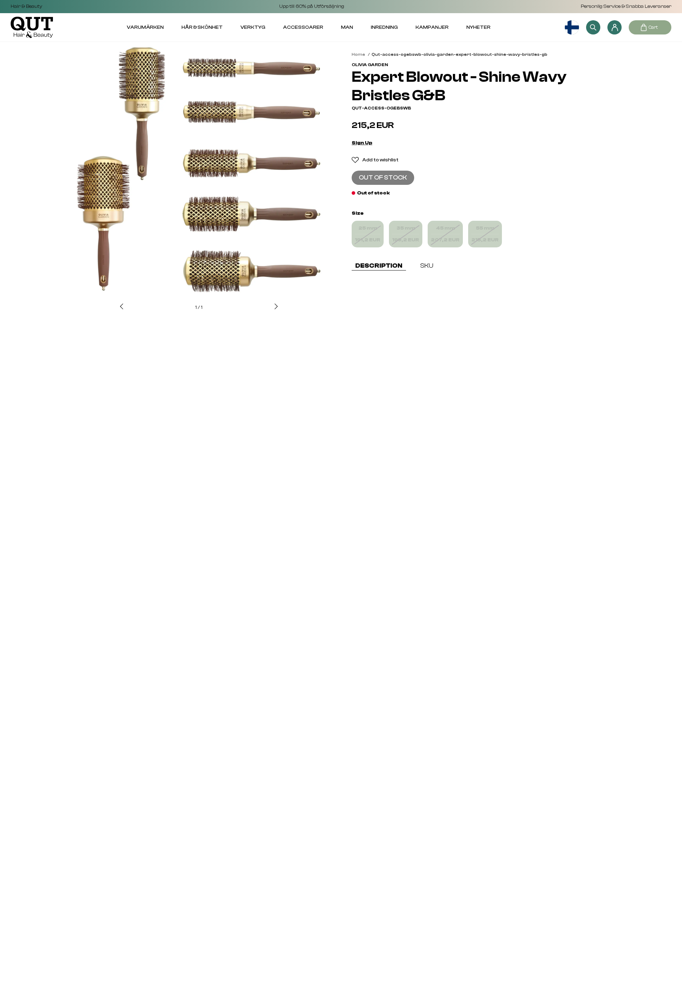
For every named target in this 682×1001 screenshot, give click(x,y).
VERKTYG (252, 27)
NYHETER (478, 27)
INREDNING (384, 27)
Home (358, 54)
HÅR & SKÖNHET (202, 27)
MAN (347, 27)
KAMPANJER (432, 27)
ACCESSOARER (303, 27)
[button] (121, 307)
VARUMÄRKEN (145, 27)
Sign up (362, 143)
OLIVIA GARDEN (370, 64)
